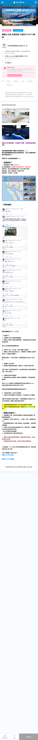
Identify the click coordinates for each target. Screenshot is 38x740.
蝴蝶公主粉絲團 (14, 331)
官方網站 (7, 63)
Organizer (5, 738)
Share (33, 6)
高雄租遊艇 (9, 85)
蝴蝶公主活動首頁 (29, 407)
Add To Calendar (10, 53)
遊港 (23, 81)
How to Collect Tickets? (15, 75)
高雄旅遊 (30, 81)
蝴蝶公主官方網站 (8, 455)
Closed (28, 737)
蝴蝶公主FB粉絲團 (8, 459)
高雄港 (8, 81)
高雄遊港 (16, 81)
